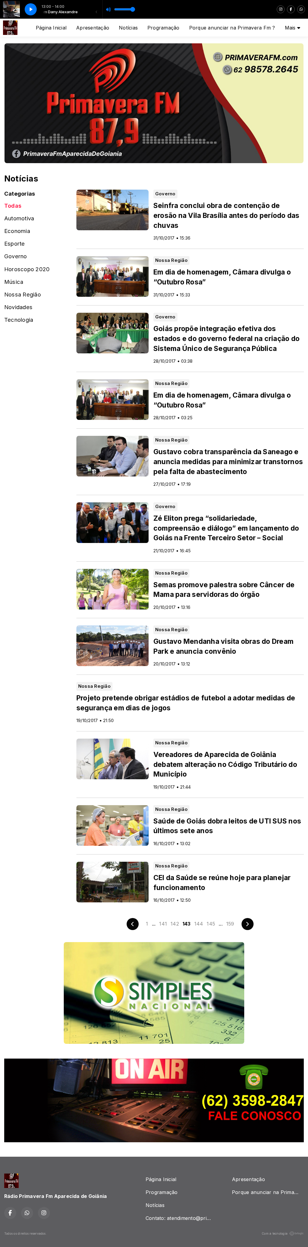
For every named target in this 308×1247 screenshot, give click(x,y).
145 (211, 924)
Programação (163, 28)
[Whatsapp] (301, 9)
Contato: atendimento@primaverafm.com (181, 1218)
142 (175, 924)
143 (187, 924)
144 (198, 924)
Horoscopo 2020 (27, 269)
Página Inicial (51, 28)
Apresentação (92, 28)
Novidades (18, 307)
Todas (12, 205)
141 (163, 924)
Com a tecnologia (275, 1233)
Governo (15, 256)
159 (230, 924)
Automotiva (19, 218)
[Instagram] (281, 9)
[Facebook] (291, 9)
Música (13, 281)
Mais (291, 28)
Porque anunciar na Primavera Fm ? (232, 28)
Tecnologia (18, 319)
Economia (17, 231)
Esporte (14, 243)
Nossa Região (22, 294)
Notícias (128, 28)
